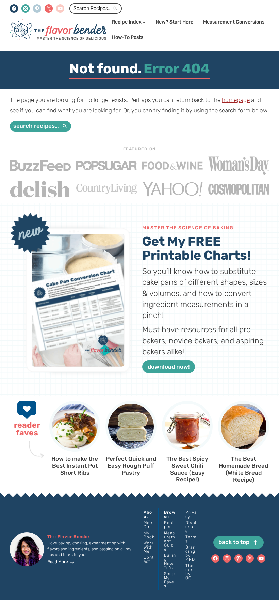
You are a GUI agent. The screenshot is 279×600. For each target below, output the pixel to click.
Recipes (169, 525)
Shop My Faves (169, 580)
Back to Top (233, 542)
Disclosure (190, 527)
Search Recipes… (92, 8)
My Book (149, 535)
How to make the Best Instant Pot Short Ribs (74, 465)
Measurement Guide (170, 541)
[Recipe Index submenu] (144, 22)
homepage (236, 99)
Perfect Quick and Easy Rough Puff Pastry (131, 465)
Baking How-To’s (170, 561)
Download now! (169, 366)
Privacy (191, 514)
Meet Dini (149, 525)
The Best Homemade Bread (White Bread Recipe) (243, 469)
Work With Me (149, 547)
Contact (149, 559)
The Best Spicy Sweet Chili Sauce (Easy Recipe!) (187, 469)
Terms (191, 539)
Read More (57, 562)
